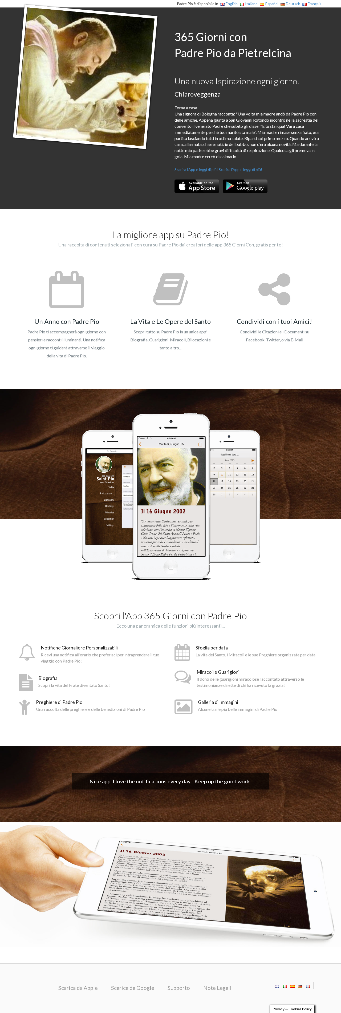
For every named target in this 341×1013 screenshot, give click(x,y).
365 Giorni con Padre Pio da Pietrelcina (232, 44)
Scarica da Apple (78, 987)
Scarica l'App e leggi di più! (196, 169)
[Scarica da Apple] (196, 186)
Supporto (179, 987)
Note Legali (217, 987)
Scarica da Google (132, 987)
